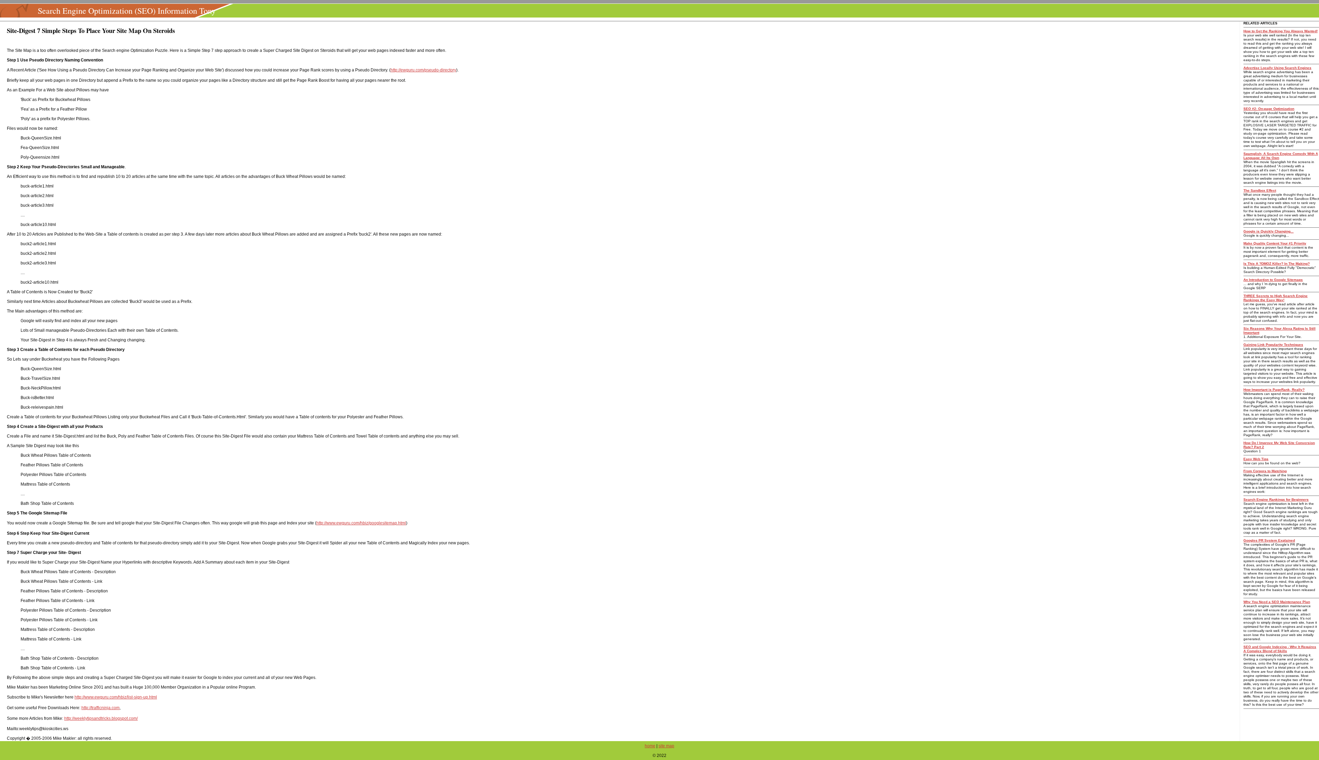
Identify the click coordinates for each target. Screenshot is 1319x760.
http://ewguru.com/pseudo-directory (423, 70)
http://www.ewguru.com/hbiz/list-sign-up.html (116, 697)
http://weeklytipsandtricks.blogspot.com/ (101, 718)
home (650, 746)
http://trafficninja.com (100, 707)
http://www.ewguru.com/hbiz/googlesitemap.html (361, 523)
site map (666, 746)
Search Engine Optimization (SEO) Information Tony (127, 10)
